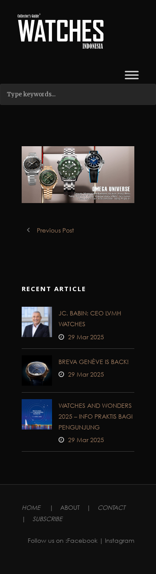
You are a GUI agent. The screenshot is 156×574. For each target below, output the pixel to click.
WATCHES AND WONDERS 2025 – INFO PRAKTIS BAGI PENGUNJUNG (95, 416)
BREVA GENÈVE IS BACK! (93, 362)
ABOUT (70, 507)
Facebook (82, 540)
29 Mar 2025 (86, 337)
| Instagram (116, 540)
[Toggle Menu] (132, 75)
